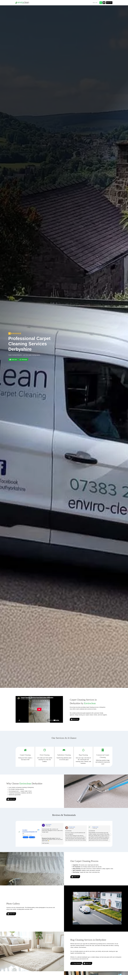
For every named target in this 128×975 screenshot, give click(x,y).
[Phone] (104, 2)
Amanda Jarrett (72, 827)
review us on (31, 837)
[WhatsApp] (100, 2)
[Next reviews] (110, 834)
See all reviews (25, 837)
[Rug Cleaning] (83, 757)
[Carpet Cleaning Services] (25, 757)
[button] (97, 908)
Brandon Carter (95, 827)
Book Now (109, 2)
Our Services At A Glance (64, 738)
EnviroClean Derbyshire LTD (30, 831)
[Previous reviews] (41, 834)
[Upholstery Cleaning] (64, 757)
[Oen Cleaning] (44, 757)
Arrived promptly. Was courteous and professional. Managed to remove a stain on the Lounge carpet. (52, 830)
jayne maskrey (48, 824)
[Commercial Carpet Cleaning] (102, 757)
